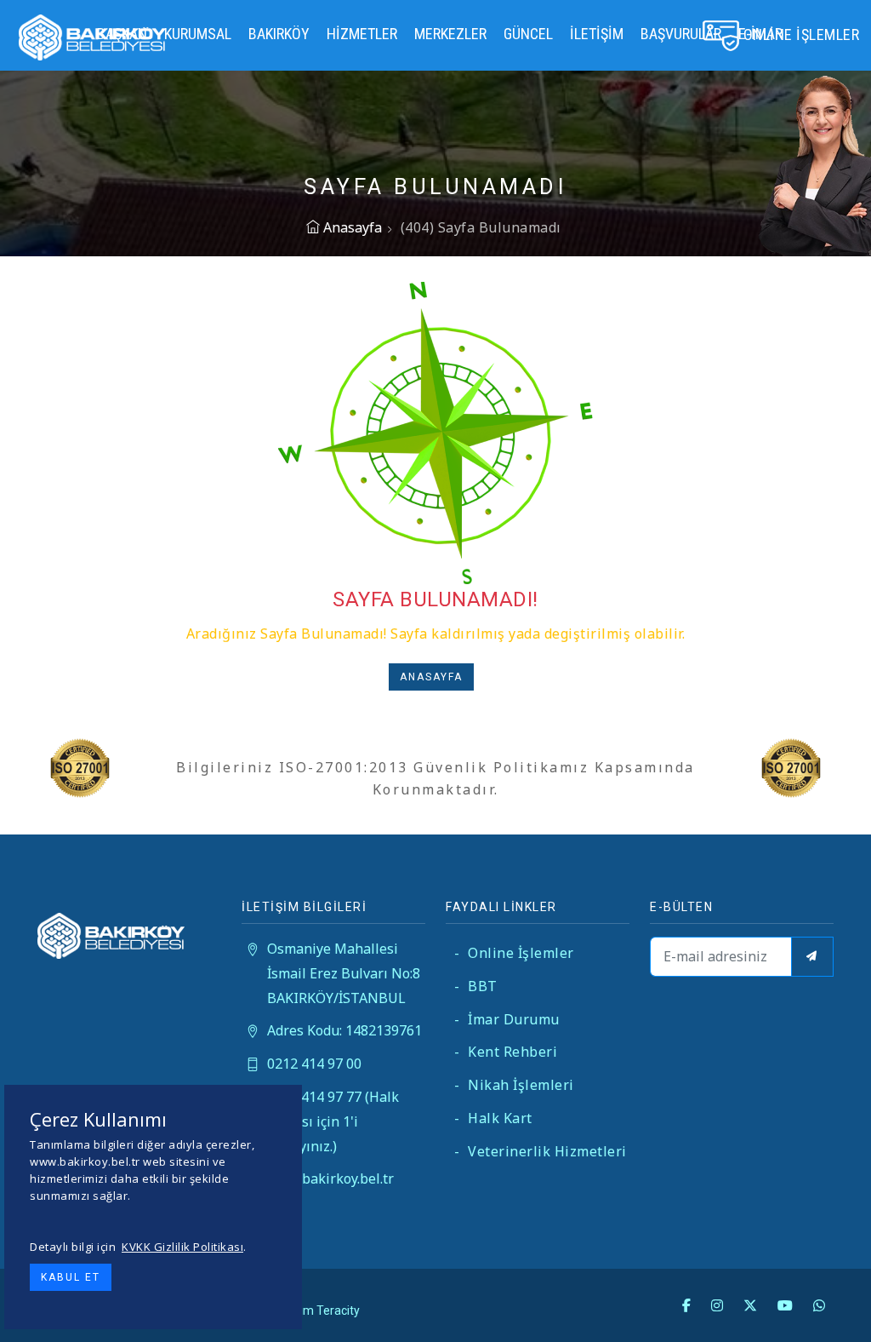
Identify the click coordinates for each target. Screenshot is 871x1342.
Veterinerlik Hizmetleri (540, 1151)
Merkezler (450, 34)
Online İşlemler (514, 952)
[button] (435, 682)
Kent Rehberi (505, 1051)
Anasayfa (351, 227)
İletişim (596, 34)
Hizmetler (362, 34)
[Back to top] (823, 1294)
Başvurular (680, 34)
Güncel (528, 34)
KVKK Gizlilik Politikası (182, 1246)
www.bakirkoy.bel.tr (330, 1178)
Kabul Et (70, 1277)
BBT (476, 986)
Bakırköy (279, 34)
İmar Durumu (507, 1019)
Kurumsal (197, 34)
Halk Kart (493, 1118)
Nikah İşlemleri (514, 1084)
